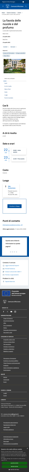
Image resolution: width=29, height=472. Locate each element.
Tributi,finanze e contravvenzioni (11, 363)
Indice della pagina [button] (9, 78)
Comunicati (6, 379)
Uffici (4, 323)
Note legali (6, 441)
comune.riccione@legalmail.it (11, 414)
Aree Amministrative (8, 321)
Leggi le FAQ (6, 427)
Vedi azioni (12, 47)
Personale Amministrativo (10, 330)
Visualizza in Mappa (14, 206)
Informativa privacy (8, 439)
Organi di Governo (8, 318)
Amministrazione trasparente (10, 437)
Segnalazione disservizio (9, 425)
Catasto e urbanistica (8, 349)
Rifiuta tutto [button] (14, 466)
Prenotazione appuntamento (10, 422)
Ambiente (5, 365)
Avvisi (4, 382)
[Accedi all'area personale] (23, 2)
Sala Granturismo (11, 187)
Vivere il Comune (11, 12)
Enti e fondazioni (7, 325)
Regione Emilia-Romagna (8, 2)
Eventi (19, 12)
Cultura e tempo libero (9, 342)
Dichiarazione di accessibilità (10, 444)
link (6, 460)
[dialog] (14, 459)
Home (3, 12)
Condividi (5, 47)
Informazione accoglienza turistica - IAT (13, 225)
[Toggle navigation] (3, 6)
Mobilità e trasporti (8, 351)
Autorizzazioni (7, 370)
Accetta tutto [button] (14, 463)
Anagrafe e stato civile (9, 340)
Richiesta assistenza (8, 429)
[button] (14, 469)
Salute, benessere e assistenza (11, 368)
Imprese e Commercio (8, 347)
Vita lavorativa (7, 344)
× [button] (27, 448)
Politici (5, 328)
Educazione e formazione (9, 358)
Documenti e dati (7, 332)
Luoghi (5, 393)
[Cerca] (26, 6)
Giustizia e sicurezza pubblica (10, 361)
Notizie (5, 377)
